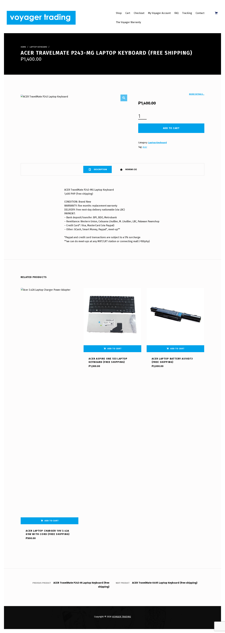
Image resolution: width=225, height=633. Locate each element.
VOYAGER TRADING (121, 616)
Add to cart (171, 128)
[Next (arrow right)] (219, 316)
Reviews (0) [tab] (131, 169)
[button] (123, 98)
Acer (145, 147)
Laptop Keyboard (38, 47)
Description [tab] (100, 169)
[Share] (215, 3)
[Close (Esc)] (221, 3)
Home (23, 47)
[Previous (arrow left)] (5, 316)
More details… (196, 94)
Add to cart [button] (52, 520)
